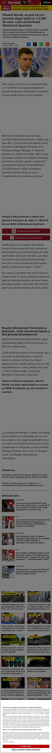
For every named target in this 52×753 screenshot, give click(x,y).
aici (18, 723)
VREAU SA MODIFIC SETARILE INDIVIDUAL (26, 749)
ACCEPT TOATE (26, 746)
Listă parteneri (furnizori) (8, 742)
